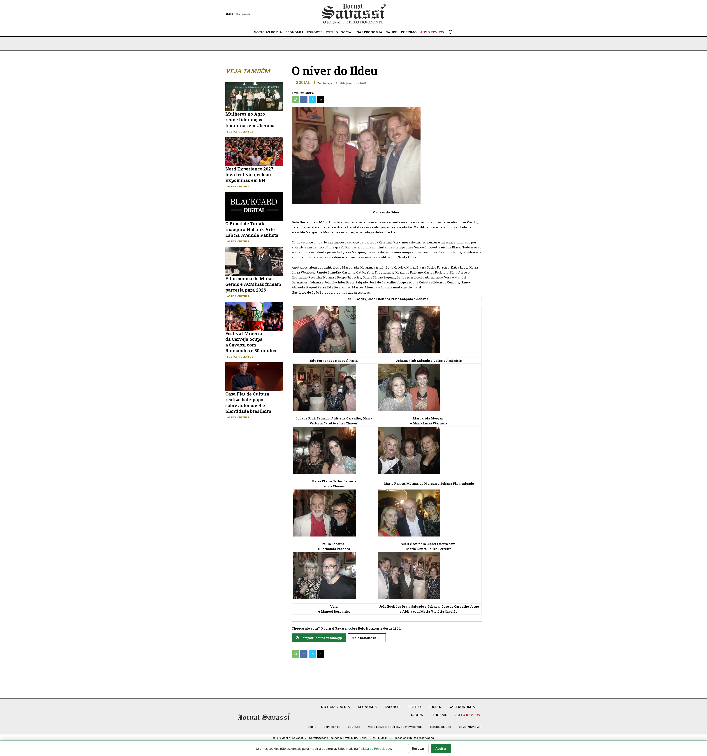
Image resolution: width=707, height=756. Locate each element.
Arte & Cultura (238, 186)
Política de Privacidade (375, 748)
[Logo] (353, 14)
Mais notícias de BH (367, 638)
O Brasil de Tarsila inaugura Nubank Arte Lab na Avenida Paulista (251, 229)
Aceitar (441, 748)
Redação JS (329, 83)
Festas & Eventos (240, 131)
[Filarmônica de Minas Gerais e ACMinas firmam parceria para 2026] (254, 261)
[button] (450, 31)
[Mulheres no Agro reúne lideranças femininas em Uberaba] (254, 96)
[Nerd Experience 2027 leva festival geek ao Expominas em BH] (254, 151)
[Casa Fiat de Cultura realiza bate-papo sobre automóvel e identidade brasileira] (254, 376)
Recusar (418, 748)
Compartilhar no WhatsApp (321, 638)
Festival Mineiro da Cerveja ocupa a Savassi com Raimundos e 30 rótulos (250, 342)
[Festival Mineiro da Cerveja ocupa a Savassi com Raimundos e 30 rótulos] (254, 316)
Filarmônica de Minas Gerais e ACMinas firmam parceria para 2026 (253, 284)
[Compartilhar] (320, 99)
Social (303, 82)
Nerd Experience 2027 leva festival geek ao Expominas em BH (249, 174)
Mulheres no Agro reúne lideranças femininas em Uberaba (250, 119)
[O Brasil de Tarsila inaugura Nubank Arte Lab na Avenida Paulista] (254, 206)
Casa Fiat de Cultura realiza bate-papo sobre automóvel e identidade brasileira (248, 402)
